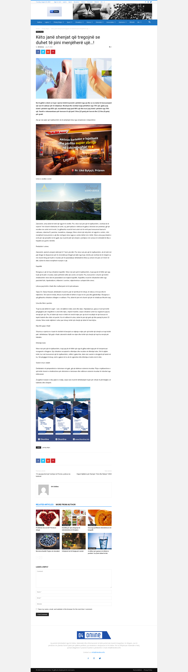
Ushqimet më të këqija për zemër (73, 551)
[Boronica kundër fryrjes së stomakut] (48, 541)
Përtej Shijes (58, 22)
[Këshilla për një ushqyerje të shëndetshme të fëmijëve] (74, 518)
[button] (149, 22)
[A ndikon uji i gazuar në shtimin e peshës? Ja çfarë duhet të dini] (100, 541)
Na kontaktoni (137, 670)
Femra (83, 2)
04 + (102, 2)
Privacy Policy (148, 670)
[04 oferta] (63, 443)
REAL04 (97, 2)
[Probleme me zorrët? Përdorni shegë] (48, 518)
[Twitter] (151, 1)
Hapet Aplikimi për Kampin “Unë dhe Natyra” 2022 (94, 474)
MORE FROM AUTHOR (66, 504)
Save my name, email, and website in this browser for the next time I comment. (65, 609)
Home (38, 29)
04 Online (41, 47)
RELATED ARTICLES (45, 504)
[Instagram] (148, 1)
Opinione (122, 22)
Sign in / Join (57, 2)
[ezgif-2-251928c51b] (74, 201)
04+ (138, 22)
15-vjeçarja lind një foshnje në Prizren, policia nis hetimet (53, 475)
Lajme (64, 2)
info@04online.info (98, 652)
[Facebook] (145, 1)
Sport (70, 2)
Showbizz (76, 2)
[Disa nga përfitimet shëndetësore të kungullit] (100, 518)
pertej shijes (46, 447)
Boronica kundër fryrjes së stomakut (48, 551)
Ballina (39, 22)
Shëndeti (89, 2)
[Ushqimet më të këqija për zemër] (74, 541)
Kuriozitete (110, 22)
